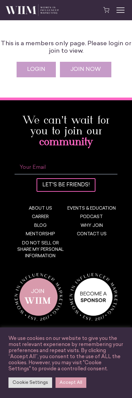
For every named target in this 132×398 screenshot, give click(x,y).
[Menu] (120, 10)
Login (36, 69)
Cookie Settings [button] (30, 382)
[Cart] (106, 10)
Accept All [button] (71, 382)
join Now (85, 69)
